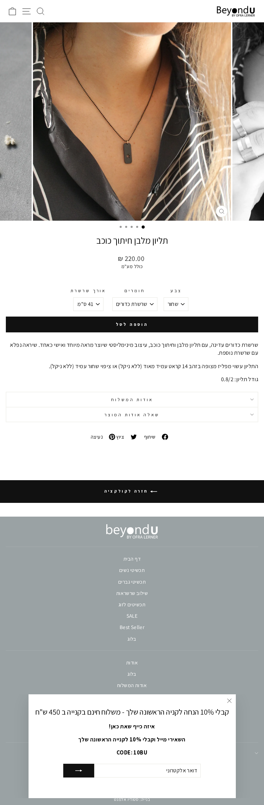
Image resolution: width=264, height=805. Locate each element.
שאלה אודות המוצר (132, 414)
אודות (132, 662)
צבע (176, 290)
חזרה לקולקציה (127, 491)
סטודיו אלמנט (126, 799)
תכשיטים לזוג (132, 604)
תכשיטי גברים (132, 581)
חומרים (134, 290)
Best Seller (132, 627)
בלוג (132, 638)
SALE (132, 615)
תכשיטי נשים (132, 569)
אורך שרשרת (88, 290)
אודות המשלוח (132, 399)
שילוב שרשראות (132, 592)
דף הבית (132, 558)
